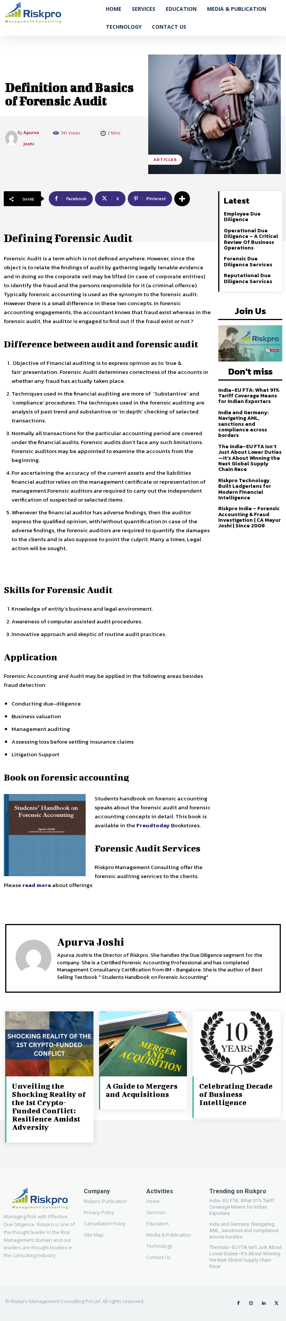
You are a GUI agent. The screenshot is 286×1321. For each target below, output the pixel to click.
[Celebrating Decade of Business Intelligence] (237, 1044)
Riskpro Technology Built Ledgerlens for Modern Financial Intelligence (244, 489)
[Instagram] (251, 1303)
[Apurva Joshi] (11, 138)
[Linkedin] (263, 1303)
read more (36, 885)
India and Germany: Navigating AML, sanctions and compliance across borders (243, 424)
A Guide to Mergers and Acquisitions (142, 1090)
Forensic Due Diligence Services (248, 261)
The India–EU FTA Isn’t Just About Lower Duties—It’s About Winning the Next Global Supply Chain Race (250, 458)
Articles (165, 159)
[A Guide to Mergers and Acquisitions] (143, 1044)
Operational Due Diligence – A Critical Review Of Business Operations (251, 239)
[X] (276, 1303)
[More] (182, 198)
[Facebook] (238, 1303)
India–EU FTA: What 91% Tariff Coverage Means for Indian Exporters (248, 396)
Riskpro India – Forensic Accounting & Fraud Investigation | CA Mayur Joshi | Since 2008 (249, 517)
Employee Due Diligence (242, 216)
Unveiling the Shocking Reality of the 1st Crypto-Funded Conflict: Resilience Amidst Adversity (49, 1106)
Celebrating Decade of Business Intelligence (236, 1094)
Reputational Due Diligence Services (248, 278)
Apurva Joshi (31, 138)
